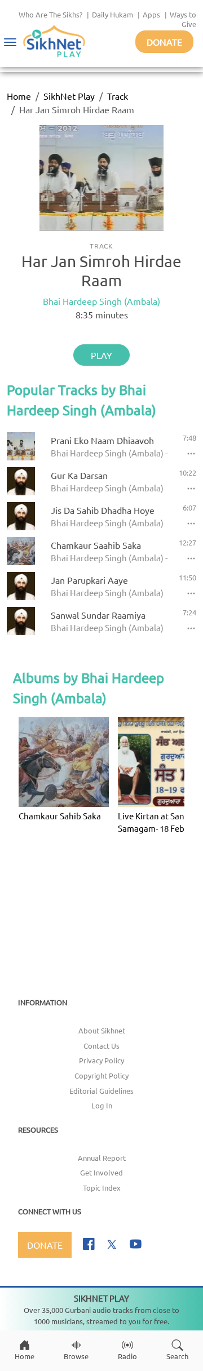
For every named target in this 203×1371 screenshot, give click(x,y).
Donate (164, 41)
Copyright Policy (101, 1075)
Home (19, 95)
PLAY (101, 355)
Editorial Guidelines (101, 1090)
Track (117, 95)
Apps (151, 14)
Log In (101, 1105)
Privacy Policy (101, 1060)
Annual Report (102, 1158)
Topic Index (102, 1187)
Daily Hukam (112, 14)
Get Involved (101, 1172)
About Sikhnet (101, 1030)
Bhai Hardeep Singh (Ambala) (101, 301)
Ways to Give (183, 19)
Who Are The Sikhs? (50, 14)
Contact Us (101, 1045)
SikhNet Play (69, 95)
